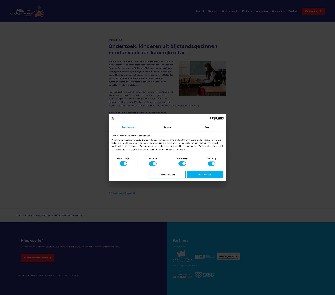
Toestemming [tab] (128, 127)
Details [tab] (167, 127)
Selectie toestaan (167, 174)
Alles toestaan (205, 174)
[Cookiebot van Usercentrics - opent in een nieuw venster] (212, 119)
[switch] (153, 164)
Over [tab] (207, 127)
